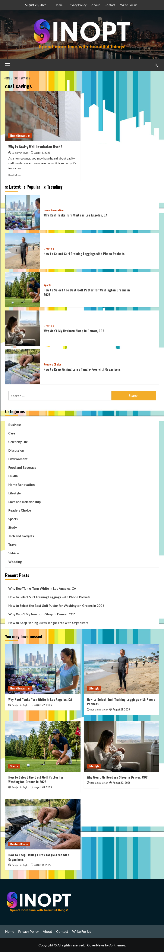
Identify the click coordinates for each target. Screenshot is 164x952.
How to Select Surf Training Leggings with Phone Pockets (84, 253)
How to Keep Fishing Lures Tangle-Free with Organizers (82, 369)
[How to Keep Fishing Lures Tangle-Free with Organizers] (22, 366)
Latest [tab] (14, 187)
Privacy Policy (76, 5)
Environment (18, 459)
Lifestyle (49, 249)
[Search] (156, 65)
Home (58, 5)
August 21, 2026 (121, 709)
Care (11, 433)
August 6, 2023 (42, 152)
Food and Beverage (22, 467)
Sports (47, 285)
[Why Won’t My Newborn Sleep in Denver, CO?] (22, 327)
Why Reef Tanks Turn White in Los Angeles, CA (75, 215)
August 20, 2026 (43, 787)
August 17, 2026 (42, 865)
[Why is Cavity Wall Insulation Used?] (43, 116)
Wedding (15, 562)
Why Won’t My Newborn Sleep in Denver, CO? (74, 330)
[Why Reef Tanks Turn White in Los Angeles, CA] (22, 212)
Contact (110, 5)
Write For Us (128, 5)
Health (13, 476)
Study (12, 527)
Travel (12, 544)
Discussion (16, 450)
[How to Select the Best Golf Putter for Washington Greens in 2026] (22, 289)
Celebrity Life (18, 442)
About (95, 5)
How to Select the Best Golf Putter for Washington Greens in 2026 (87, 292)
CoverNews (95, 945)
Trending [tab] (54, 187)
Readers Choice (52, 364)
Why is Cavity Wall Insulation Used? (35, 146)
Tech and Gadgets (21, 536)
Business (14, 425)
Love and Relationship (24, 502)
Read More (14, 175)
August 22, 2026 (43, 705)
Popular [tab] (32, 187)
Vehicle (13, 553)
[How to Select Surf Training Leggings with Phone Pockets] (22, 250)
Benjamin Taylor (20, 153)
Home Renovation (20, 135)
